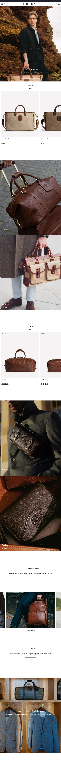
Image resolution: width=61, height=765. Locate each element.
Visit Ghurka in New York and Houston (30, 0)
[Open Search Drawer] (4, 4)
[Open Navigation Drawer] (2, 4)
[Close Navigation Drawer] (59, 1)
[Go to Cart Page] (59, 4)
